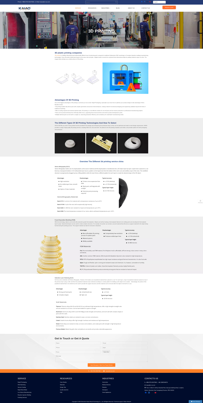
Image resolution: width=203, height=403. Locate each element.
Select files (106, 352)
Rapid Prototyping (22, 382)
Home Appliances (106, 392)
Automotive (105, 382)
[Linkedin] (145, 2)
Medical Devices (106, 384)
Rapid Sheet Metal (22, 389)
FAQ (61, 392)
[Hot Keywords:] (116, 2)
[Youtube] (150, 2)
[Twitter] (147, 2)
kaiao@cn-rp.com (150, 385)
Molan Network (127, 401)
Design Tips (63, 387)
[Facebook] (142, 2)
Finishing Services (22, 397)
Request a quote (169, 7)
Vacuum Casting (22, 387)
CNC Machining (22, 384)
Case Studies (63, 382)
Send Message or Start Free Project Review (101, 365)
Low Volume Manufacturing (24, 392)
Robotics (104, 387)
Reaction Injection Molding (24, 395)
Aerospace (105, 389)
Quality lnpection (64, 389)
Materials (62, 384)
